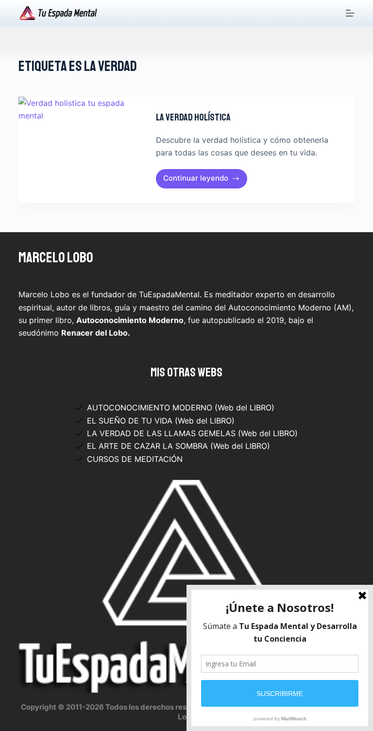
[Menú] (350, 13)
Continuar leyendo (198, 180)
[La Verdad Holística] (79, 150)
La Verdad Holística (193, 117)
